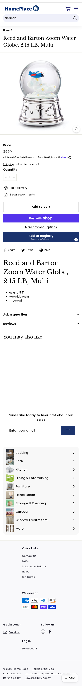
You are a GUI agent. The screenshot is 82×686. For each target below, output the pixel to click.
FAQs (25, 561)
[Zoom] (76, 128)
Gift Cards (28, 577)
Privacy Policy (12, 673)
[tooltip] (76, 239)
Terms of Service (43, 669)
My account (29, 648)
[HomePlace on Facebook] (50, 632)
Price (7, 145)
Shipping (8, 164)
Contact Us (29, 556)
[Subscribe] (68, 430)
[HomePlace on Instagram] (43, 632)
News (25, 571)
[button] (41, 237)
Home (6, 30)
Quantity (10, 170)
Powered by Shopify (38, 678)
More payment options (41, 227)
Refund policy (12, 678)
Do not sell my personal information (48, 673)
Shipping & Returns (34, 566)
